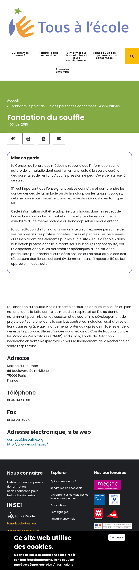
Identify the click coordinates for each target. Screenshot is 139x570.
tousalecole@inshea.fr (23, 523)
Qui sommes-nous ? (20, 54)
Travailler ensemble (63, 70)
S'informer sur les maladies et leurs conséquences (76, 56)
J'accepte (116, 537)
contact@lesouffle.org (25, 439)
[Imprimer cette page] (28, 138)
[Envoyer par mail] (59, 138)
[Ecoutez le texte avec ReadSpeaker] (13, 138)
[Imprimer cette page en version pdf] (44, 138)
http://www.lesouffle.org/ (27, 444)
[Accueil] (68, 22)
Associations (58, 505)
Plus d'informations (59, 565)
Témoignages (59, 512)
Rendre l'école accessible (48, 54)
